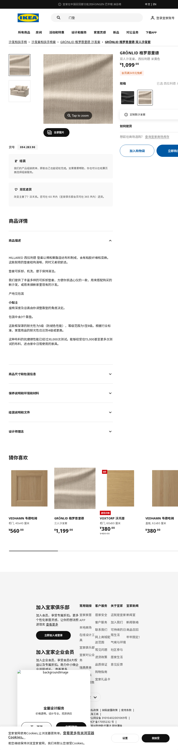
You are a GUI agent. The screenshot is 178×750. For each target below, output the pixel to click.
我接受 (156, 738)
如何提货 (126, 126)
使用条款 (126, 710)
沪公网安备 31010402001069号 (107, 718)
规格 (123, 83)
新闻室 (130, 615)
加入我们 (117, 622)
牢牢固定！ (134, 637)
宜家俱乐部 (87, 647)
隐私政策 (93, 710)
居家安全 (101, 615)
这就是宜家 (118, 615)
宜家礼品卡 (102, 679)
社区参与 (117, 650)
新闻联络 (132, 622)
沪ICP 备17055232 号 (101, 722)
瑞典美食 (85, 667)
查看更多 (52, 624)
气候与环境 (118, 642)
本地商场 (85, 627)
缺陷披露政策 (110, 710)
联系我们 (101, 630)
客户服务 (101, 622)
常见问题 (101, 650)
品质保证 (101, 664)
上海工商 (93, 714)
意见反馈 (117, 664)
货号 (12, 147)
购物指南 (101, 672)
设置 (125, 738)
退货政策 (101, 657)
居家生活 (117, 657)
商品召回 (132, 630)
